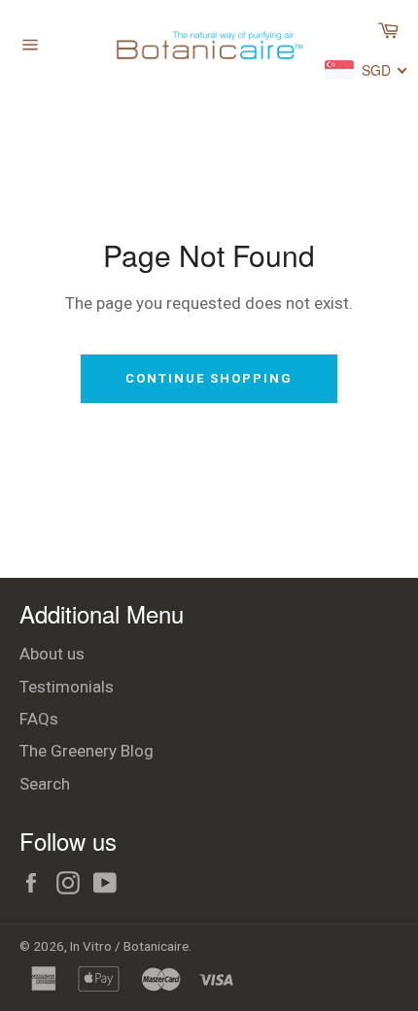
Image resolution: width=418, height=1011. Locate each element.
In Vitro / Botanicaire (129, 946)
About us (52, 653)
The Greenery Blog (86, 750)
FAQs (38, 718)
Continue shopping (208, 378)
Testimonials (66, 686)
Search (44, 783)
